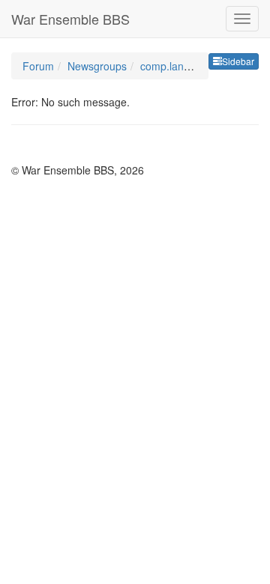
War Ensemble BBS (70, 18)
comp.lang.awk (176, 65)
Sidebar (238, 61)
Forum (38, 65)
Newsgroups (97, 65)
